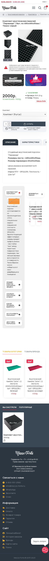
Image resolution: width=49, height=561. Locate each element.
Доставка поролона (11, 323)
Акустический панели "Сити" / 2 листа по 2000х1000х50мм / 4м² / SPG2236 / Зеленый (13, 385)
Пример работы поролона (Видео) (11, 284)
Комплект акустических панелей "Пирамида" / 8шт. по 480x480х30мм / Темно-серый (13, 435)
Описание (10, 142)
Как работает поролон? (12, 193)
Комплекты (32, 14)
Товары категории (12, 351)
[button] (7, 30)
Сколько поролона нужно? (11, 295)
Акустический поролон (16, 14)
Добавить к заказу (33, 194)
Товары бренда (32, 351)
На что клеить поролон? (12, 314)
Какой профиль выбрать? (11, 305)
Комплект (6, 110)
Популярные (25, 407)
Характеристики (30, 142)
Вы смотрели (9, 407)
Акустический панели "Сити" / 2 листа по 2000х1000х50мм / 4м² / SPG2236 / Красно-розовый (35, 385)
